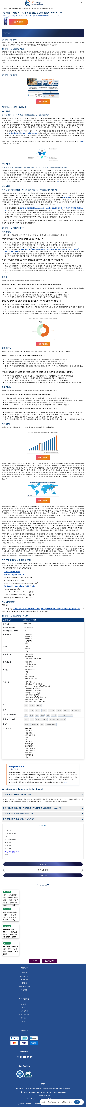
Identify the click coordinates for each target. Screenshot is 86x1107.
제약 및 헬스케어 (24, 1014)
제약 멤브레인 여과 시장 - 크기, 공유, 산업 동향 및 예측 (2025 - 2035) (10, 914)
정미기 (82, 141)
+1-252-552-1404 (45, 1095)
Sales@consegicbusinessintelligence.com (44, 1099)
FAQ (6, 855)
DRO (6, 836)
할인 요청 (43, 864)
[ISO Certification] (20, 1074)
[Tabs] (43, 33)
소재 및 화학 (24, 1011)
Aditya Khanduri (17, 766)
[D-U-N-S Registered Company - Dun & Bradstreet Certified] (28, 1074)
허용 (77, 1102)
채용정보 (24, 983)
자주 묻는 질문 (24, 980)
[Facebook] (17, 1057)
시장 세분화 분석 (10, 839)
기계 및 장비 (24, 1018)
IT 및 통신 (24, 1004)
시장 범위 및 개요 (11, 833)
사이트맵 (24, 973)
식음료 (24, 1021)
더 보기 (66, 782)
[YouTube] (24, 1057)
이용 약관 (24, 990)
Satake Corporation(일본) (14, 574)
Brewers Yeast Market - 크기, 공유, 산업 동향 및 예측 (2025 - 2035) (10, 931)
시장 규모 (8, 830)
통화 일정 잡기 (43, 870)
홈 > (4, 9)
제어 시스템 (66, 197)
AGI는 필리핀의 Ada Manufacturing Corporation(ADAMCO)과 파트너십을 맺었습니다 (46, 609)
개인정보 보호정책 (24, 986)
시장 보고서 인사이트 (12, 852)
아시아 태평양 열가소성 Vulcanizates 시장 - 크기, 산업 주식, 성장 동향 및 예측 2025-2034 (10, 898)
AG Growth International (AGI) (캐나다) (20, 586)
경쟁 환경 (8, 846)
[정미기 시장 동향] (43, 154)
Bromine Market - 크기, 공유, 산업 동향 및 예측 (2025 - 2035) (10, 948)
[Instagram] (31, 1057)
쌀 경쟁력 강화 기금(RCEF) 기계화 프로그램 (23, 133)
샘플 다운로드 (18, 22)
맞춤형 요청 (43, 875)
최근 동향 (8, 849)
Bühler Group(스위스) (12, 572)
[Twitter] (21, 1057)
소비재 (24, 1008)
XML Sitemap (24, 976)
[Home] (34, 3)
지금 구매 (5, 22)
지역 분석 (8, 842)
